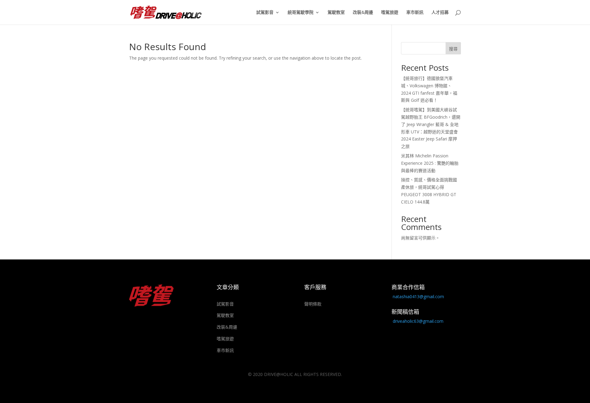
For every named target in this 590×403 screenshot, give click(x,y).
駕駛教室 (336, 12)
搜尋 (453, 49)
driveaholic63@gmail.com (418, 321)
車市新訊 (414, 12)
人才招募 (440, 12)
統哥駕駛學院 (300, 12)
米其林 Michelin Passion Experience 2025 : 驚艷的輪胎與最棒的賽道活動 (429, 163)
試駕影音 (264, 12)
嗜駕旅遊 (389, 12)
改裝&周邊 (363, 12)
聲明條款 (312, 304)
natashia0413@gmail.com (418, 296)
